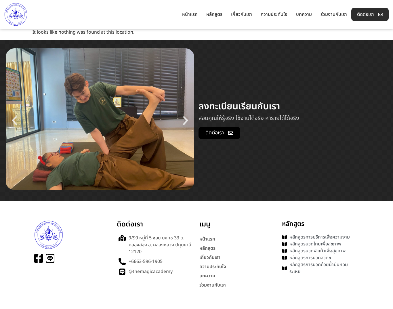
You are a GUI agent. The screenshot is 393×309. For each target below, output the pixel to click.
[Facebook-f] (38, 258)
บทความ (304, 14)
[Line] (50, 258)
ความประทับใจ (274, 14)
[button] (14, 120)
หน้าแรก (190, 14)
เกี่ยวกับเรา (241, 14)
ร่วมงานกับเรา (333, 14)
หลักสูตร (214, 14)
